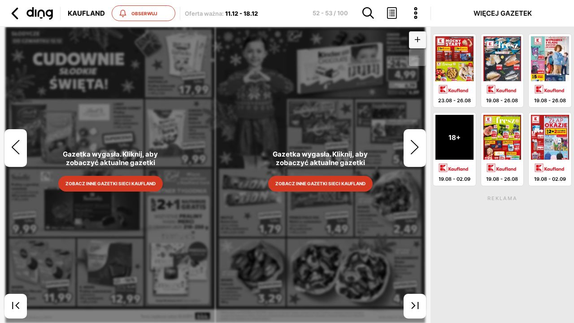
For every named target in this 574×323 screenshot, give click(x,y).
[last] (415, 306)
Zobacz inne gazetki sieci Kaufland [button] (110, 183)
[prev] (16, 148)
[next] (415, 148)
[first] (16, 306)
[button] (31, 13)
